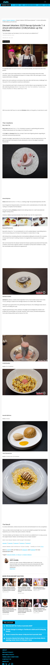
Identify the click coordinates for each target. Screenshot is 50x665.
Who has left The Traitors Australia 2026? (19, 626)
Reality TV (14, 555)
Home (4, 20)
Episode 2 (10, 543)
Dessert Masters (11, 20)
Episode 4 (22, 543)
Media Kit (5, 661)
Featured (17, 5)
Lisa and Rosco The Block (30, 5)
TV (12, 5)
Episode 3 (16, 543)
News (22, 5)
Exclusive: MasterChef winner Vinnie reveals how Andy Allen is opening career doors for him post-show (25, 639)
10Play (42, 546)
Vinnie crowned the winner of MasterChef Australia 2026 (24, 634)
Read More (12, 569)
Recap (19, 555)
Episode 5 (28, 543)
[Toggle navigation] (45, 2)
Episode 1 (4, 543)
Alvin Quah (40, 5)
